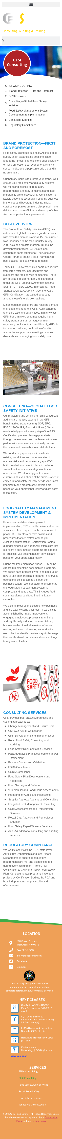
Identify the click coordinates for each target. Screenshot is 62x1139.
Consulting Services (20, 119)
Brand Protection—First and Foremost (31, 91)
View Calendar (19, 1056)
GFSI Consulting (28, 1078)
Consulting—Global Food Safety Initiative (28, 103)
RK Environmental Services (38, 990)
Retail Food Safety (29, 1091)
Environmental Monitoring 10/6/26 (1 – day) (37, 1049)
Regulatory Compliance (22, 125)
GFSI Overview (17, 96)
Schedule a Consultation (32, 1104)
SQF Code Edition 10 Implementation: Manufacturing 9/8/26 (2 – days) (37, 1019)
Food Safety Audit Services (33, 1084)
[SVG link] (31, 22)
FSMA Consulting (28, 1071)
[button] (31, 4)
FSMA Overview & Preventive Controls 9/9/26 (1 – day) (36, 1029)
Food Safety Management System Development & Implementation (28, 112)
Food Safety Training (30, 1098)
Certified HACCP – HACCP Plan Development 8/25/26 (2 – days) (37, 1008)
